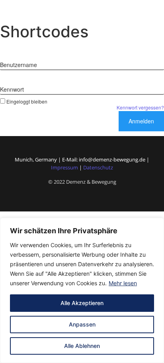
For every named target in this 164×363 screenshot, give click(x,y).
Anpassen (82, 324)
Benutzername (18, 64)
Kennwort (12, 89)
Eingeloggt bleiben (26, 101)
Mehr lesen (123, 283)
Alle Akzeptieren (82, 303)
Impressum (64, 167)
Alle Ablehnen (82, 345)
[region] (82, 290)
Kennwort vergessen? (140, 107)
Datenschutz (98, 167)
